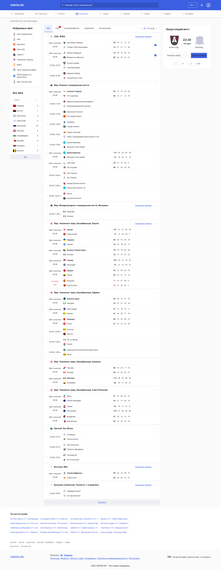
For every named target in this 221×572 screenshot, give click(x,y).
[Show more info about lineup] (155, 45)
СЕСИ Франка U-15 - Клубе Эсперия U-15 (54, 528)
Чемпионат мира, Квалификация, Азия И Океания (83, 390)
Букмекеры (90, 558)
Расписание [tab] (105, 28)
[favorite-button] (47, 37)
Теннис (21, 542)
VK (61, 555)
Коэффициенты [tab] (71, 28)
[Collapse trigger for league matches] (155, 36)
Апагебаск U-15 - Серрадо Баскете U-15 (115, 528)
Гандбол (59, 542)
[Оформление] (202, 5)
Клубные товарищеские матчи (74, 85)
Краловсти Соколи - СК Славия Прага (54, 523)
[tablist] (78, 28)
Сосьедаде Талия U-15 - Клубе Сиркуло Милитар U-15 (54, 519)
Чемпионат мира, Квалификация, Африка (79, 292)
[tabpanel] (102, 269)
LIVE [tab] (57, 27)
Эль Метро (68, 428)
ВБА (66, 467)
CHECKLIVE (17, 5)
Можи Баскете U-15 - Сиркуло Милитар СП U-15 (84, 523)
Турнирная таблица (143, 37)
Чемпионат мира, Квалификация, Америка (80, 362)
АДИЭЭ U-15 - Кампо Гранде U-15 (84, 528)
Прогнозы (14, 546)
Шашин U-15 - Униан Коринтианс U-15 (115, 519)
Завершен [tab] (89, 28)
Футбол (13, 542)
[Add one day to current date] (141, 28)
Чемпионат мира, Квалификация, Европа (79, 223)
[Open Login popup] (208, 5)
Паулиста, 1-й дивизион (87, 485)
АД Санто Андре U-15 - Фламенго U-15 (115, 523)
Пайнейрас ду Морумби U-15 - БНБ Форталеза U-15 (24, 528)
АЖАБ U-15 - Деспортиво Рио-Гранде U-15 (84, 532)
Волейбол (50, 542)
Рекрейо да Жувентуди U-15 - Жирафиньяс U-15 (54, 532)
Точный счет (26, 546)
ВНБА (62, 36)
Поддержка (134, 558)
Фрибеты (65, 558)
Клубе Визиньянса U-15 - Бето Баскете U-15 (24, 523)
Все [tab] (48, 28)
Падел (67, 542)
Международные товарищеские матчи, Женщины (83, 205)
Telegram (68, 555)
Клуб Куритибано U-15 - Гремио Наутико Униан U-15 (24, 532)
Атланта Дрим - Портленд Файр (114, 532)
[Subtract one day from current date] (156, 28)
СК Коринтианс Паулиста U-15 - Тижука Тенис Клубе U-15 (84, 519)
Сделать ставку (199, 55)
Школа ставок (77, 558)
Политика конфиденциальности (112, 558)
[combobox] (192, 5)
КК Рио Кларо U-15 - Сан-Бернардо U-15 (24, 519)
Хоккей (40, 542)
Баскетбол (30, 542)
